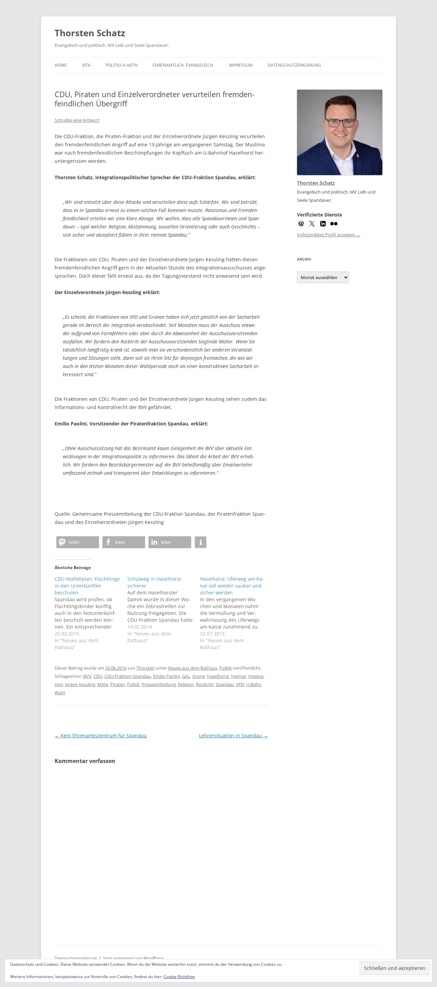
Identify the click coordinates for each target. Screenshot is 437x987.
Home (61, 65)
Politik (225, 668)
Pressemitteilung (159, 684)
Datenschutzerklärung (294, 65)
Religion (186, 684)
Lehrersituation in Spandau (233, 735)
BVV (87, 676)
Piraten (117, 684)
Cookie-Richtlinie (179, 976)
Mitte (102, 684)
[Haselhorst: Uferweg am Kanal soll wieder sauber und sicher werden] (236, 613)
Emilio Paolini (166, 676)
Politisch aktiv (121, 65)
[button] (77, 542)
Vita (86, 65)
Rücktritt (205, 684)
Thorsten (145, 668)
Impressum (241, 65)
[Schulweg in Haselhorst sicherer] (163, 610)
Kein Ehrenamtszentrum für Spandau (101, 735)
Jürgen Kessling (80, 684)
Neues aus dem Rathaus (192, 668)
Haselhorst (218, 676)
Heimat (238, 676)
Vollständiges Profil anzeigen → (329, 235)
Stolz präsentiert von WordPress (133, 958)
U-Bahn (253, 684)
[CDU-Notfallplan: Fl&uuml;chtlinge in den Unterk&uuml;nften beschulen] (91, 613)
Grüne (198, 676)
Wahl (60, 692)
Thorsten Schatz (90, 33)
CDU (98, 676)
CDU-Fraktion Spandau (127, 676)
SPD (240, 684)
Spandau (225, 684)
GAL (186, 676)
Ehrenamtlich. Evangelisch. (183, 65)
